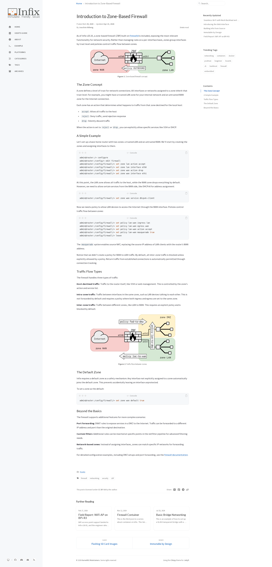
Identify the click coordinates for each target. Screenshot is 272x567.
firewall (84, 478)
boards (228, 61)
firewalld (134, 35)
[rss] (34, 560)
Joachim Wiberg (86, 27)
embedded (209, 71)
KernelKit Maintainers (91, 560)
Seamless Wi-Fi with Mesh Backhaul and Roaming (224, 20)
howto (82, 472)
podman (207, 61)
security (105, 478)
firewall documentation (176, 454)
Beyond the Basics (211, 108)
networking (94, 478)
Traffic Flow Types (211, 99)
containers (221, 56)
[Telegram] (183, 489)
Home (79, 3)
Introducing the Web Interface (216, 24)
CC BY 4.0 (102, 489)
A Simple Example (211, 95)
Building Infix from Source (214, 28)
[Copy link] (187, 489)
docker (231, 56)
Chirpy (173, 560)
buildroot (213, 66)
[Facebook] (179, 489)
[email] (28, 560)
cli (205, 66)
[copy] (186, 152)
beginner (218, 61)
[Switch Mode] (8, 560)
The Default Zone (211, 103)
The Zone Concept (212, 91)
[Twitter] (174, 489)
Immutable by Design (213, 32)
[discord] (22, 560)
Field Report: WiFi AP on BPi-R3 (217, 36)
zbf (112, 478)
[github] (15, 560)
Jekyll (186, 560)
